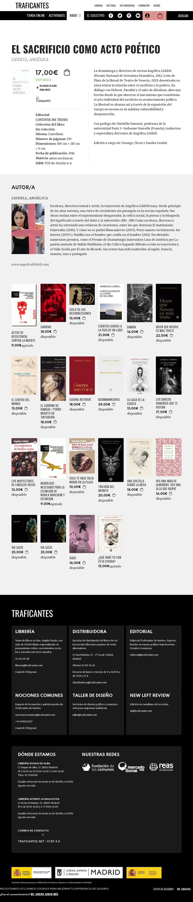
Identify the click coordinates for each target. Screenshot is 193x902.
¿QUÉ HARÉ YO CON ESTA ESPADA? (109, 559)
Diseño (156, 5)
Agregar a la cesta (67, 72)
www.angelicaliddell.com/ (30, 264)
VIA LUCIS (17, 548)
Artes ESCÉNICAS (61, 158)
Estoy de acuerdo (163, 889)
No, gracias (184, 889)
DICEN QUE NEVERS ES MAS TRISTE (167, 329)
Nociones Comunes (39, 695)
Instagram (128, 15)
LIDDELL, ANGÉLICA (29, 59)
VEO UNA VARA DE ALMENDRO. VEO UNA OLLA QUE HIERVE (168, 485)
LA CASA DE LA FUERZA (135, 402)
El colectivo (95, 15)
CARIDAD (46, 327)
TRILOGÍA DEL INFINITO (106, 489)
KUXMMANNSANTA (109, 400)
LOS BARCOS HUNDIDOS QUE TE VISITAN (167, 403)
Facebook (110, 15)
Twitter (119, 15)
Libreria (98, 5)
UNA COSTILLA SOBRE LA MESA (136, 483)
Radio (73, 15)
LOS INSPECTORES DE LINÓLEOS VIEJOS (23, 483)
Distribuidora (127, 5)
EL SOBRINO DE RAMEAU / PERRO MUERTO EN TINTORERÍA (51, 411)
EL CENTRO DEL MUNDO (20, 402)
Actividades (57, 15)
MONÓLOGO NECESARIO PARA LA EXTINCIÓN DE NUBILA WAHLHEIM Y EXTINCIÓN (53, 491)
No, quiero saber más (44, 894)
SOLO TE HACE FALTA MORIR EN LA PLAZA (81, 480)
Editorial (111, 5)
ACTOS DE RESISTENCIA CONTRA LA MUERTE (23, 336)
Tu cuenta (147, 15)
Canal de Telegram (26, 672)
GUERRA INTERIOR (80, 400)
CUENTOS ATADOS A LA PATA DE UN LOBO (110, 328)
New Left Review (150, 695)
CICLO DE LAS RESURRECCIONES (80, 312)
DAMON (131, 327)
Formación (144, 5)
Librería (24, 632)
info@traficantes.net (31, 834)
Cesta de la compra (160, 15)
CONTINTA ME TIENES (52, 120)
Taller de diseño (93, 695)
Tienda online (36, 15)
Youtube (137, 15)
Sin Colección (45, 129)
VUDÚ (72, 558)
